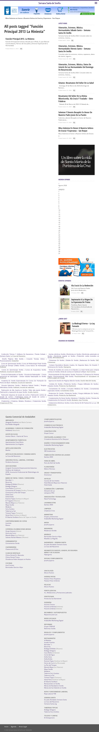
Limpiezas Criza (49, 511)
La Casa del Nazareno (13, 456)
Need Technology (50, 499)
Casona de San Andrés (51, 481)
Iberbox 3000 (48, 457)
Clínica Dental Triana (13, 557)
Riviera (8, 525)
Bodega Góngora (11, 486)
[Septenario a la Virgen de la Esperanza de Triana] (65, 309)
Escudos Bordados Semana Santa (55, 544)
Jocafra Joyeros (49, 421)
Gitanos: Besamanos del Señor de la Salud (76, 82)
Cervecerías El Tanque (13, 490)
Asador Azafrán (49, 642)
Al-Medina (47, 640)
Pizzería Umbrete (50, 607)
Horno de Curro (11, 533)
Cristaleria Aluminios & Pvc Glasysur (56, 439)
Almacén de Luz (49, 491)
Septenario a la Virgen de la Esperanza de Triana (82, 300)
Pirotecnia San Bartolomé (52, 599)
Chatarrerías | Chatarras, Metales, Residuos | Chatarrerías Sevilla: (23, 401)
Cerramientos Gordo (12, 543)
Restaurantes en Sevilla (52, 684)
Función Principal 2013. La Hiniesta (20, 38)
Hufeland (9, 430)
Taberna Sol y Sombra (51, 673)
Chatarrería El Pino (12, 549)
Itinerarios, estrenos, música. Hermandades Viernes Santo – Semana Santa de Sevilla (74, 49)
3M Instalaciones (50, 451)
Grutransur (48, 475)
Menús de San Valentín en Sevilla (55, 688)
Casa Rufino (10, 488)
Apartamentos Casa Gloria (14, 442)
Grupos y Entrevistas (51, 517)
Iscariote (8, 523)
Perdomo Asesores (12, 462)
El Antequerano (49, 718)
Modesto (8, 507)
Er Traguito (9, 501)
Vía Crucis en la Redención (82, 285)
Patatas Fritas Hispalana (52, 579)
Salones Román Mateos (13, 537)
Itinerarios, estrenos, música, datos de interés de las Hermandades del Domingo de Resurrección (75, 67)
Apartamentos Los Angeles (15, 444)
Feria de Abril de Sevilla (52, 463)
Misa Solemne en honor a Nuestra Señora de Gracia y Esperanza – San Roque (32, 18)
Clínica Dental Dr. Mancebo (15, 555)
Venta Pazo (9, 515)
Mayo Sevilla (10, 505)
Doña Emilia (10, 497)
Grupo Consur (49, 433)
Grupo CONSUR (49, 626)
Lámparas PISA (49, 493)
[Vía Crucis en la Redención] (65, 295)
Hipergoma (48, 555)
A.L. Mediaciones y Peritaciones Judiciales (58, 593)
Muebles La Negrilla (51, 539)
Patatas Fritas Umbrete (52, 581)
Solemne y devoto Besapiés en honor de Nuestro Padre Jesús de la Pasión (75, 113)
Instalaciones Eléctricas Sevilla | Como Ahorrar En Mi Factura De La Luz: (72, 403)
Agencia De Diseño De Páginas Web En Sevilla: (64, 381)
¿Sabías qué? (62, 319)
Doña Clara (9, 495)
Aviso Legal (23, 727)
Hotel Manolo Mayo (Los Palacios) (55, 483)
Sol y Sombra (10, 509)
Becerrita (9, 482)
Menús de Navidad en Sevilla (54, 686)
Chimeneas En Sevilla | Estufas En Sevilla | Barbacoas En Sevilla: (71, 360)
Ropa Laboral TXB (50, 694)
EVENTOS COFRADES (64, 281)
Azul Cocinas (10, 565)
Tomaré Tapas (10, 513)
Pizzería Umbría (49, 609)
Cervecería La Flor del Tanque (16, 492)
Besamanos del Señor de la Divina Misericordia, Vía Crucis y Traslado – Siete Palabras (75, 99)
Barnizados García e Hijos (14, 567)
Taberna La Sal (11, 511)
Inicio (6, 727)
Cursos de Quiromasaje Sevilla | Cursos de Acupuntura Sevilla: (23, 370)
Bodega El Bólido (11, 484)
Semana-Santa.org (50, 704)
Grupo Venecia (10, 531)
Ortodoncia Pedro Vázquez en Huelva (18, 559)
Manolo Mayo (10, 503)
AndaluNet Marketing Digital (53, 427)
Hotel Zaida (48, 485)
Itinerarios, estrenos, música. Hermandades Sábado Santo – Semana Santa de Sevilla (74, 30)
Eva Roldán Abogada (12, 424)
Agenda (13, 727)
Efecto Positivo (49, 573)
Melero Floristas (49, 469)
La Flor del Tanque (50, 665)
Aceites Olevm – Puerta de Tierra (17, 436)
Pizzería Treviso (49, 604)
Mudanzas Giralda (50, 531)
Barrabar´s (9, 480)
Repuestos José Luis (50, 615)
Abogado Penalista (12, 422)
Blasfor (8, 450)
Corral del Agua (49, 655)
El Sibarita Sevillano (12, 517)
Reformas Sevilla (49, 628)
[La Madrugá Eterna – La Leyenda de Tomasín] (65, 334)
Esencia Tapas (10, 499)
